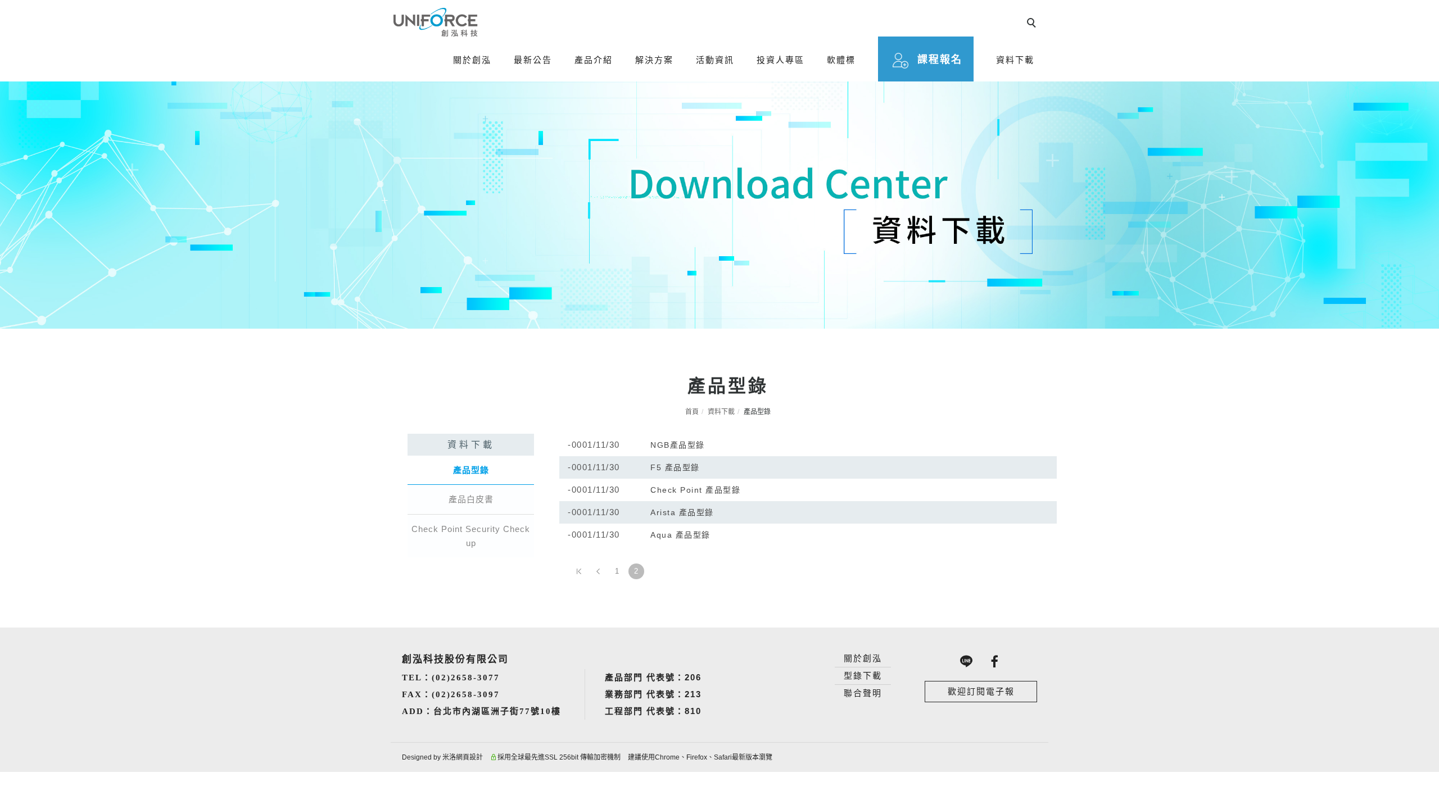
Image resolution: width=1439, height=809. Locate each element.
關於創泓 (472, 60)
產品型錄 (471, 470)
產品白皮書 (471, 499)
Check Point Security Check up (470, 536)
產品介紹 (593, 60)
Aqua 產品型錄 (680, 534)
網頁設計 (469, 757)
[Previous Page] (598, 571)
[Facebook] (995, 661)
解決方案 (654, 60)
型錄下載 (863, 675)
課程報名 (939, 59)
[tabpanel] (719, 205)
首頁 (692, 412)
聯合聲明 (863, 693)
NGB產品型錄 (677, 444)
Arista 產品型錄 (682, 512)
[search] (1033, 24)
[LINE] (967, 661)
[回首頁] (435, 22)
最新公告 (533, 60)
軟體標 (841, 60)
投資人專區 (780, 60)
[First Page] (579, 571)
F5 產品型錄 (675, 467)
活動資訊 (715, 60)
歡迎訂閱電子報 (981, 691)
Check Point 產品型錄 (695, 489)
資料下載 (1015, 60)
